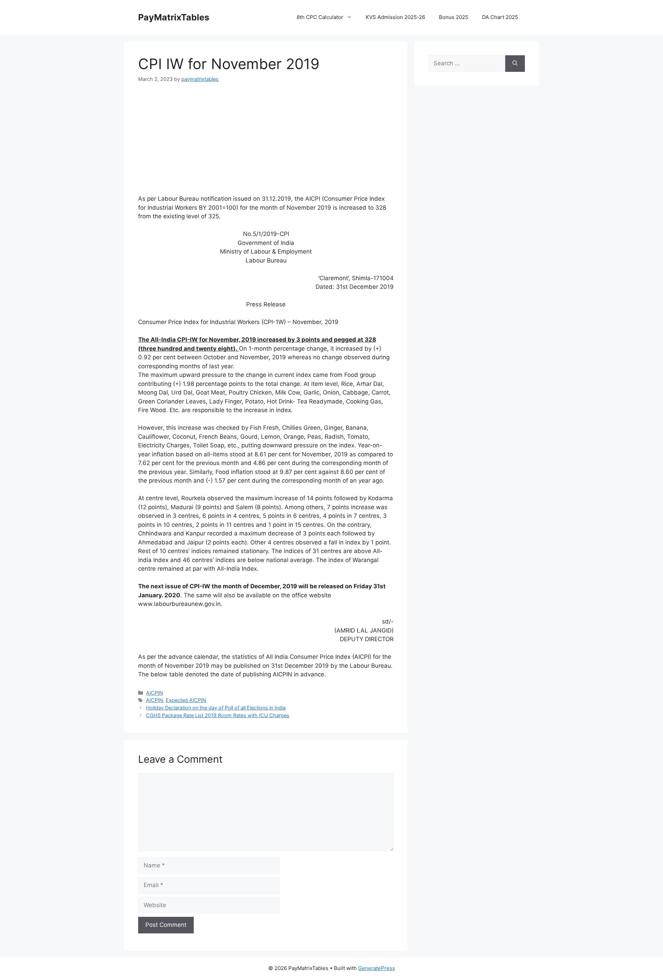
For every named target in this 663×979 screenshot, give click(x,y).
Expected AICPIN (186, 700)
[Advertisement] (266, 142)
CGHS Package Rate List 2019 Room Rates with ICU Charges (217, 715)
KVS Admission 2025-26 (395, 17)
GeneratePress (376, 968)
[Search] (515, 63)
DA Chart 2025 (500, 17)
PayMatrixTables (173, 17)
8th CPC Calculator (320, 17)
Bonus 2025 (453, 17)
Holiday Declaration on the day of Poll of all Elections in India (216, 708)
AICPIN (154, 693)
